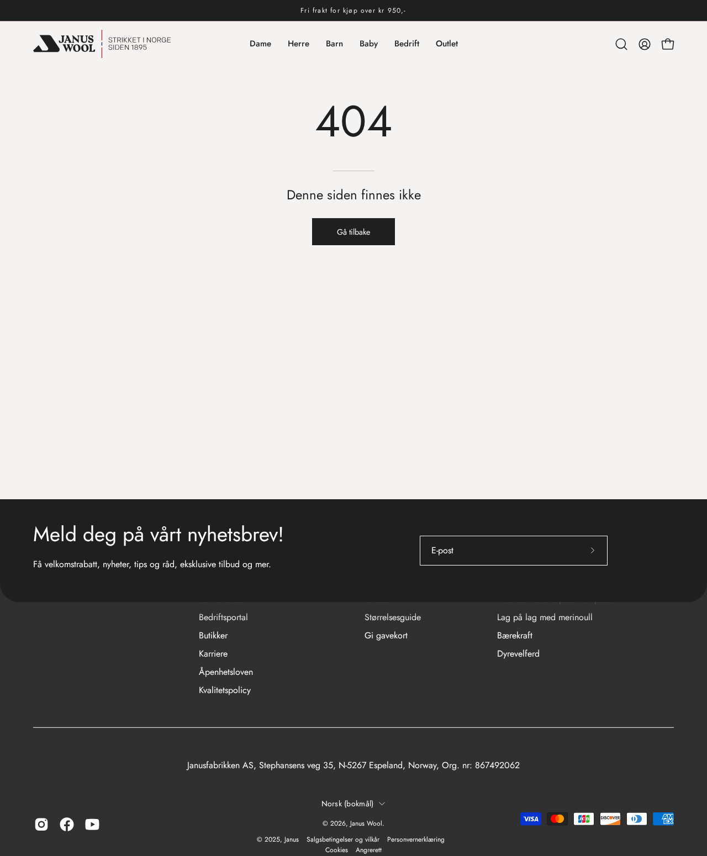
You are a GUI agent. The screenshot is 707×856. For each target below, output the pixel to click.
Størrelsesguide (393, 617)
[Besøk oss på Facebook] (67, 824)
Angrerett (369, 850)
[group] (353, 10)
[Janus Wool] (102, 44)
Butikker (213, 635)
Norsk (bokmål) (347, 803)
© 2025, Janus (278, 839)
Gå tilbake (353, 231)
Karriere (213, 653)
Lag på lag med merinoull (545, 617)
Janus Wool (366, 823)
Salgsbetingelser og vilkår (343, 839)
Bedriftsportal (223, 617)
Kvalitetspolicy (225, 690)
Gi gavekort (386, 635)
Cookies (336, 850)
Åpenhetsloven (226, 671)
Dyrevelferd (518, 653)
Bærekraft (514, 635)
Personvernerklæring (416, 839)
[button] (621, 44)
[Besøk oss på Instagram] (41, 824)
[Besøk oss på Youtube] (92, 824)
